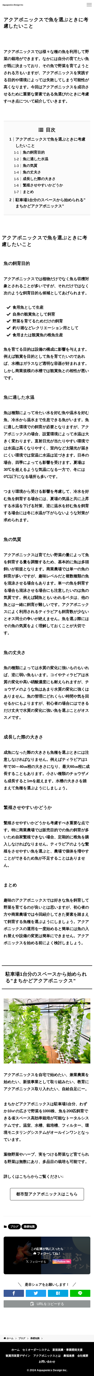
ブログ (14, 1226)
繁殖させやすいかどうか (43, 185)
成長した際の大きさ (39, 179)
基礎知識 (29, 1226)
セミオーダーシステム (36, 1349)
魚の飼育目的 (34, 152)
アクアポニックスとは (47, 1355)
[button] (14, 1293)
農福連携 (68, 1355)
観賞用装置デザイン (18, 1355)
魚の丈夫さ (32, 172)
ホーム (15, 1349)
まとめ (28, 192)
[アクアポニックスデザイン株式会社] (13, 5)
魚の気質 (30, 165)
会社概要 (82, 1355)
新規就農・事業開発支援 (67, 1349)
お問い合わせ (47, 1361)
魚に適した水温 (35, 159)
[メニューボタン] (89, 5)
